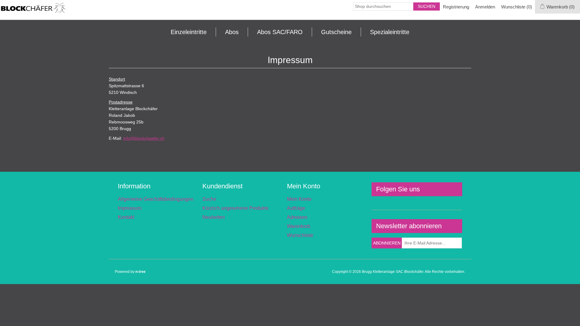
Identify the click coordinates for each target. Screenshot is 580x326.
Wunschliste (300, 235)
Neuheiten (213, 217)
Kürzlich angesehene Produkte (235, 208)
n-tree (140, 272)
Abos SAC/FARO (280, 32)
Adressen (297, 217)
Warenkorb (298, 226)
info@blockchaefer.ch (143, 138)
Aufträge (296, 208)
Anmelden (485, 6)
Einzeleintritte (189, 32)
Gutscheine (336, 32)
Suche (209, 199)
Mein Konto (299, 199)
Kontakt (126, 217)
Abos (232, 32)
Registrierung (456, 6)
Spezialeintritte (389, 32)
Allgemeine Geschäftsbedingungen (155, 199)
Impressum (129, 208)
